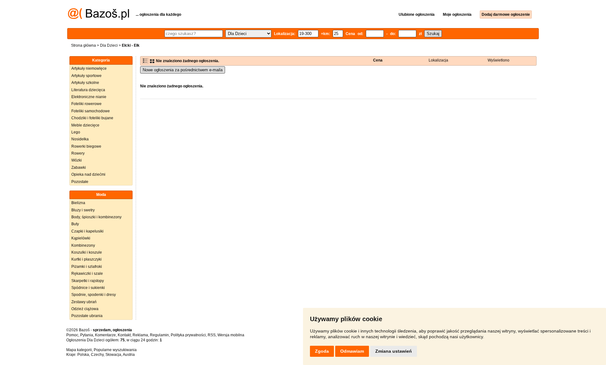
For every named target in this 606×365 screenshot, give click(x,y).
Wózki (76, 160)
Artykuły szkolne (85, 82)
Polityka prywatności (188, 335)
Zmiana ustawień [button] (393, 351)
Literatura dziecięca (88, 90)
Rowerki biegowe (86, 146)
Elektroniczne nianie (88, 97)
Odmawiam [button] (352, 351)
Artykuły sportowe (86, 76)
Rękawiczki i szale (87, 273)
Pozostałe (79, 182)
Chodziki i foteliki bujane (92, 118)
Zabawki (78, 167)
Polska (83, 354)
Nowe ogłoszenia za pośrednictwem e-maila (183, 70)
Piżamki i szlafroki (86, 266)
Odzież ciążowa (84, 309)
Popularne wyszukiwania (115, 350)
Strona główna (83, 45)
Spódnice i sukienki (88, 288)
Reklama (140, 335)
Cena (378, 60)
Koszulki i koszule (86, 252)
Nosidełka (80, 139)
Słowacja (113, 354)
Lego (75, 132)
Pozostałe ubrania (87, 316)
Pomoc (72, 335)
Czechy (97, 354)
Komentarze (105, 335)
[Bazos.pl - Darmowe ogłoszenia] (98, 18)
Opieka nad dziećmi (88, 174)
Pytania (86, 335)
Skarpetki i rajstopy (87, 281)
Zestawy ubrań (84, 302)
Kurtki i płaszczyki (86, 259)
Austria (129, 354)
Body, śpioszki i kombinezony (96, 217)
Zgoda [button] (322, 351)
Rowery (78, 153)
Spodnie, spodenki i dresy (93, 294)
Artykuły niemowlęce (89, 68)
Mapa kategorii (79, 350)
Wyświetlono (498, 60)
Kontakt (124, 335)
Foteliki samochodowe (90, 111)
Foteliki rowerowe (86, 104)
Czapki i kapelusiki (87, 231)
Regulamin (159, 335)
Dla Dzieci (109, 45)
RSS (212, 335)
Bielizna (78, 203)
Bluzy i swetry (83, 210)
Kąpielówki (80, 238)
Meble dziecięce (85, 125)
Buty (75, 224)
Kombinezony (83, 245)
